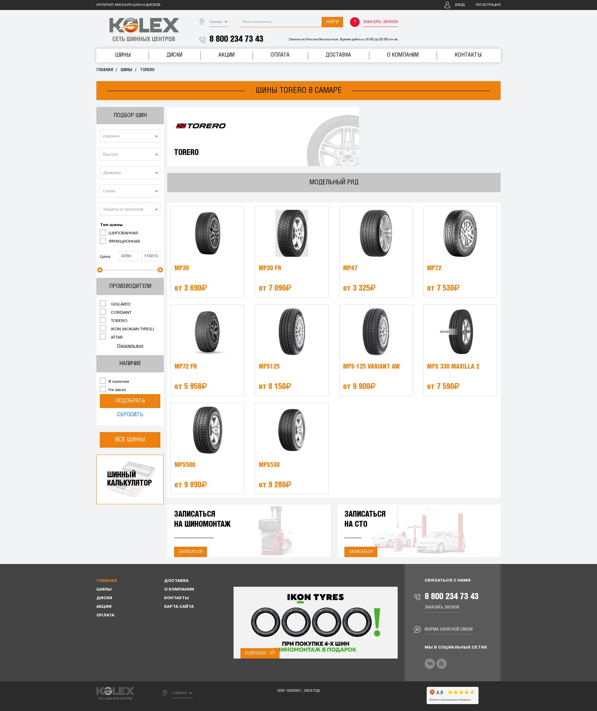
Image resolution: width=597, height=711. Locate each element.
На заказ (116, 390)
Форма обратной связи (449, 629)
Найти (332, 22)
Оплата (280, 55)
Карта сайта (179, 606)
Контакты (468, 55)
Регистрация (488, 5)
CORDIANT (121, 312)
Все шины (130, 439)
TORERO (147, 70)
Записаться (190, 552)
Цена (105, 257)
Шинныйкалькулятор (129, 479)
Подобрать (130, 400)
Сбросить (130, 414)
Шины (123, 55)
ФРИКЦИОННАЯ (123, 241)
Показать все (130, 346)
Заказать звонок (380, 22)
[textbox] (130, 136)
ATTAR (116, 337)
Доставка (338, 55)
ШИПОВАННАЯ (122, 233)
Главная (104, 70)
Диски (174, 55)
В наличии (118, 381)
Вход (460, 5)
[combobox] (130, 136)
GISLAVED (120, 304)
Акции (226, 55)
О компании (403, 55)
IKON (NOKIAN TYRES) (132, 329)
